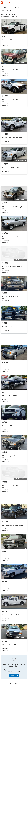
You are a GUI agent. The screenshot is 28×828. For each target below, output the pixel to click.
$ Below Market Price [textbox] (11, 16)
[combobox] (12, 16)
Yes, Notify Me (14, 675)
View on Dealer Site (19, 62)
